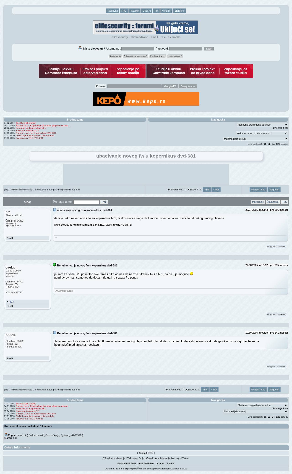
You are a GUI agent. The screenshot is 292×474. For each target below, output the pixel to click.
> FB (206, 189)
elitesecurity (120, 37)
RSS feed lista (146, 463)
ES (172, 463)
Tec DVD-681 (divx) (26, 123)
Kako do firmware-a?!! (27, 130)
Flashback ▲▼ (157, 56)
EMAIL (154, 37)
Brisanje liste (280, 127)
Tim (156, 10)
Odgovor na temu (276, 246)
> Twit (216, 189)
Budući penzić (36, 435)
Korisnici (166, 10)
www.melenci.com (64, 291)
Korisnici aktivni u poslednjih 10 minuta (28, 426)
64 (273, 144)
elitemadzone (139, 37)
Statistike (180, 10)
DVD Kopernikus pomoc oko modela (35, 135)
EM (168, 463)
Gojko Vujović (146, 458)
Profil (10, 238)
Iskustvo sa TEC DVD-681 (29, 138)
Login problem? (175, 56)
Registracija (115, 56)
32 (269, 144)
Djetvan (65, 435)
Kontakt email (145, 453)
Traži (104, 201)
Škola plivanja (154, 468)
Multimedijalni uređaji (21, 189)
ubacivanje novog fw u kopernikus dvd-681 (57, 189)
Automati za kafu (114, 468)
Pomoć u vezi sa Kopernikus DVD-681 (36, 133)
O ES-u (147, 10)
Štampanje (273, 201)
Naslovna (112, 10)
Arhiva (160, 463)
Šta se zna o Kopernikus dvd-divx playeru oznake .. (43, 125)
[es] (6, 189)
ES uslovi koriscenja (114, 458)
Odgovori (274, 189)
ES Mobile (174, 37)
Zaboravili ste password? (135, 56)
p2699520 (75, 435)
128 (278, 144)
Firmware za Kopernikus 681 (31, 128)
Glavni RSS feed (126, 463)
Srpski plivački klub (135, 468)
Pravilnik (134, 10)
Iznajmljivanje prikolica (174, 468)
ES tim (184, 458)
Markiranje (258, 201)
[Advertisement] (146, 174)
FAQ (123, 10)
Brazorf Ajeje (52, 435)
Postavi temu (258, 189)
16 (265, 144)
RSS (163, 37)
